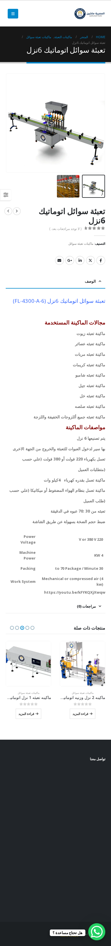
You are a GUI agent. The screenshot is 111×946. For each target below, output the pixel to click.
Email (59, 260)
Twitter (90, 260)
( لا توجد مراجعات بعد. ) (65, 228)
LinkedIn (80, 260)
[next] (8, 211)
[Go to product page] (82, 663)
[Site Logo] (89, 13)
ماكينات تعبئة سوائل (80, 243)
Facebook (100, 260)
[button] (104, 123)
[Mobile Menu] (13, 13)
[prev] (17, 211)
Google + (69, 260)
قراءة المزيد (80, 713)
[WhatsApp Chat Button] (96, 931)
